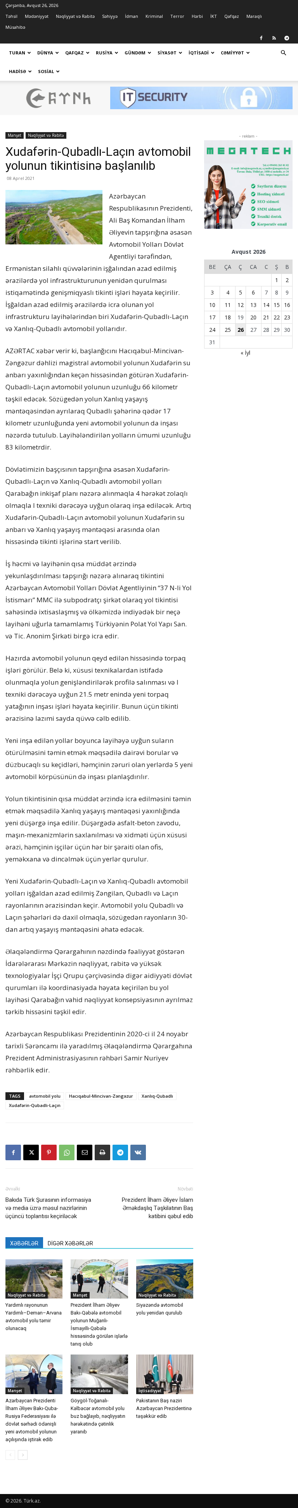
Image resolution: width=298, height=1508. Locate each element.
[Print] (102, 1152)
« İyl (245, 352)
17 (212, 317)
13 (253, 305)
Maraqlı (254, 16)
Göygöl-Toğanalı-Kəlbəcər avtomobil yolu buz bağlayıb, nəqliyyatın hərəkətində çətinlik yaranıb (98, 1416)
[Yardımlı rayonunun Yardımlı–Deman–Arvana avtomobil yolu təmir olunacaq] (33, 1279)
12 (240, 305)
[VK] (138, 1152)
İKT (213, 16)
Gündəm (135, 53)
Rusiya (104, 53)
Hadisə (17, 71)
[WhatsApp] (66, 1152)
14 (266, 305)
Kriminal (154, 16)
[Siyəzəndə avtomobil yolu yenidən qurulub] (164, 1279)
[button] (283, 53)
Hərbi (197, 16)
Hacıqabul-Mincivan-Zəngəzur (101, 1096)
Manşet (14, 135)
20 (253, 317)
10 (212, 305)
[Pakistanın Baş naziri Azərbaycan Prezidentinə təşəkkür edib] (164, 1374)
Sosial (46, 71)
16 (287, 305)
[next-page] (23, 1455)
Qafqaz (231, 16)
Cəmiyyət (232, 53)
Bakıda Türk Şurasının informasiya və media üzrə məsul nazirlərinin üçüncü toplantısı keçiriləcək (48, 1208)
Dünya (45, 53)
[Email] (84, 1152)
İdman (131, 16)
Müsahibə (15, 27)
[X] (31, 1152)
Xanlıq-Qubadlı (157, 1096)
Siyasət (167, 53)
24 (212, 329)
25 (228, 329)
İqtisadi (199, 53)
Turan (17, 53)
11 (228, 305)
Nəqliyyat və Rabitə (75, 16)
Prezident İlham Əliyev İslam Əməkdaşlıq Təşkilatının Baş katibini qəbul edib (157, 1208)
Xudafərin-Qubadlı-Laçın (35, 1105)
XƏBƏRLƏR (24, 1243)
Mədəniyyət (37, 16)
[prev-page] (10, 1455)
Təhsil (11, 16)
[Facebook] (261, 38)
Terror (177, 16)
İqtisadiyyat (150, 1390)
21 (266, 317)
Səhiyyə (110, 16)
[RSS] (274, 38)
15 (277, 305)
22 (277, 317)
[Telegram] (287, 38)
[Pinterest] (49, 1152)
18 (228, 317)
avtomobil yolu (45, 1096)
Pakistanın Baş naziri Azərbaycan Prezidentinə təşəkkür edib (164, 1408)
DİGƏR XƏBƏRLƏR (70, 1243)
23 (287, 317)
